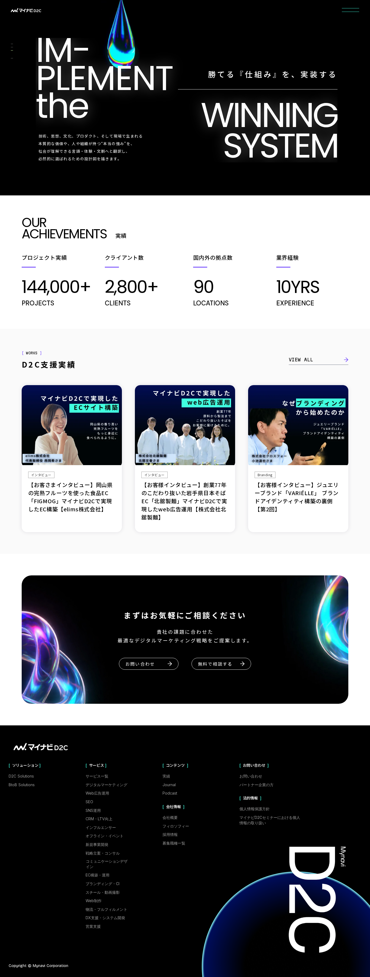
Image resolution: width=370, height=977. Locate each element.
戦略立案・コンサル (103, 853)
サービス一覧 (97, 776)
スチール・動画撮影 (103, 892)
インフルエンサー (101, 827)
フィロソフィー (176, 826)
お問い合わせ (250, 776)
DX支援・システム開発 (105, 917)
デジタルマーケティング (106, 784)
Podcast (170, 793)
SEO (89, 801)
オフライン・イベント (105, 835)
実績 (166, 776)
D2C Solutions (21, 776)
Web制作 (94, 900)
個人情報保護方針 (254, 808)
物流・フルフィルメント (106, 909)
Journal (169, 784)
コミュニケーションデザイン (107, 864)
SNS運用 (93, 810)
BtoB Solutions (22, 784)
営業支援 (93, 926)
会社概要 (170, 817)
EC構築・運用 (97, 875)
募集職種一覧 (174, 843)
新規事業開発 (97, 844)
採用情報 (170, 834)
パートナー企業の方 (256, 784)
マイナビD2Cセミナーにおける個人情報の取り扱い (269, 820)
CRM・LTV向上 (99, 818)
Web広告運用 (97, 793)
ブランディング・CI (102, 883)
